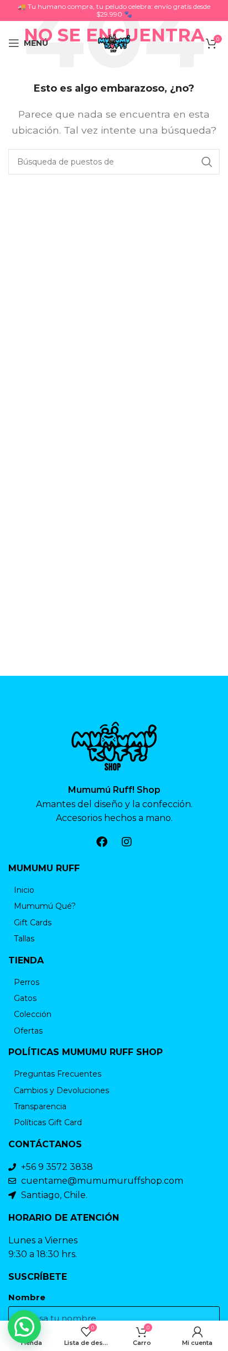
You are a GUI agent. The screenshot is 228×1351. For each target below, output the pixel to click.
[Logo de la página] (114, 42)
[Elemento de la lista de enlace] (114, 890)
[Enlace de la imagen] (114, 745)
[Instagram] (127, 842)
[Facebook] (102, 842)
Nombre (26, 1297)
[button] (24, 1326)
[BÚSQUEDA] (207, 161)
